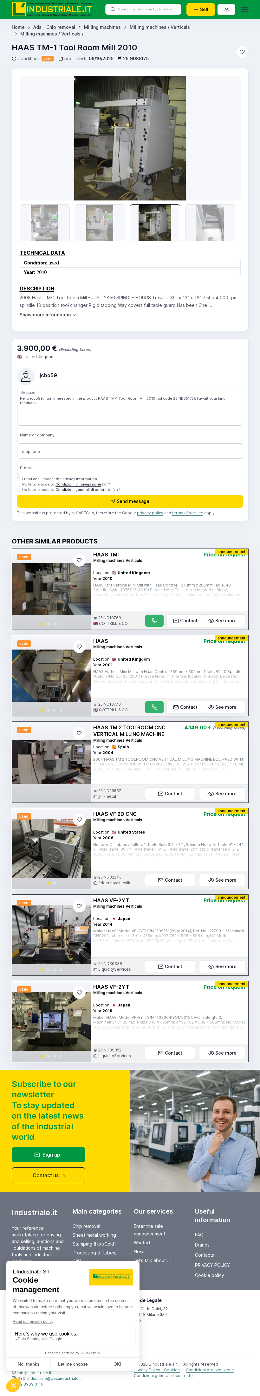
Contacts (204, 1255)
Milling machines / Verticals (160, 27)
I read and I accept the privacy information (59, 479)
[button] (42, 624)
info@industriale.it (34, 1372)
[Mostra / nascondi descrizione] (48, 314)
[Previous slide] (33, 138)
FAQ (199, 1234)
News (140, 1251)
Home (18, 27)
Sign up (51, 1155)
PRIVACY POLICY (212, 1265)
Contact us (46, 1175)
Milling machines (102, 27)
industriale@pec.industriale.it (54, 1378)
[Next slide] (226, 138)
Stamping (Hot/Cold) (94, 1244)
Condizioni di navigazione (78, 484)
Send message (133, 501)
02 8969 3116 (30, 1384)
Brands (202, 1244)
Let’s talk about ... (152, 1260)
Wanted (142, 1242)
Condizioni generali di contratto (83, 489)
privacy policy (150, 513)
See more (226, 620)
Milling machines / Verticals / (51, 33)
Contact (189, 620)
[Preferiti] (242, 52)
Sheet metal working (94, 1235)
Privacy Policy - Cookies (157, 1369)
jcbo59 (48, 375)
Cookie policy (209, 1275)
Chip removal (86, 1226)
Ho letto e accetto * (66, 484)
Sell (204, 9)
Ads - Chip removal (54, 27)
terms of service (187, 513)
